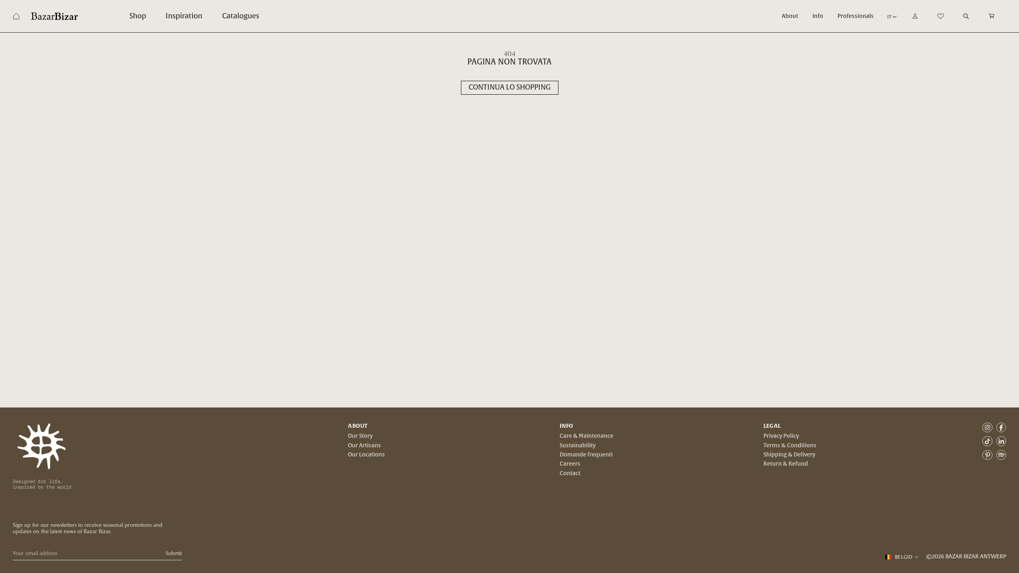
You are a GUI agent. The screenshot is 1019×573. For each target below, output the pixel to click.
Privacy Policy (781, 436)
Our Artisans (364, 445)
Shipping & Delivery (789, 455)
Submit (174, 553)
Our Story (360, 436)
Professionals (855, 16)
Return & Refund (785, 464)
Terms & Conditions (789, 445)
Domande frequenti (586, 455)
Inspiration (184, 16)
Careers (570, 464)
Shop (137, 16)
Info (817, 16)
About (790, 16)
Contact (570, 473)
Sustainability (577, 445)
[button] (992, 16)
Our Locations (366, 455)
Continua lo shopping (510, 87)
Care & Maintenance (586, 436)
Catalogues (240, 16)
